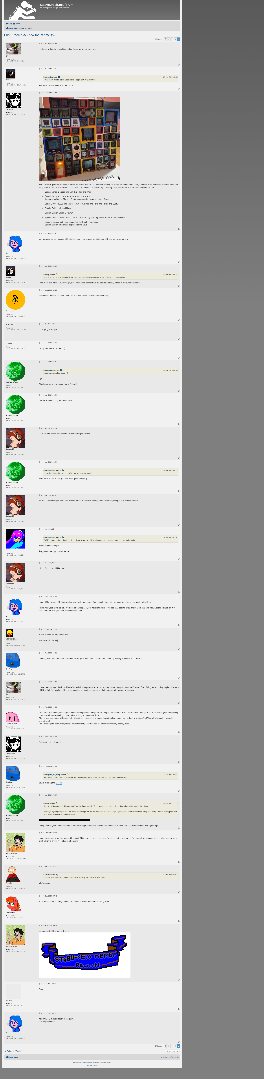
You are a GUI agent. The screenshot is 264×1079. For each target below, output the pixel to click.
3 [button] (175, 39)
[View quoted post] (59, 77)
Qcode (49, 77)
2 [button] (171, 39)
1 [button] (168, 39)
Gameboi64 (50, 470)
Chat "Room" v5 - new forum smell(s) (29, 35)
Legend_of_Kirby (53, 775)
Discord (59, 783)
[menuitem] (9, 24)
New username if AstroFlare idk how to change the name (64, 820)
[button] (165, 39)
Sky (47, 274)
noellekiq (50, 370)
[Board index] (22, 10)
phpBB (84, 1062)
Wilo (48, 875)
